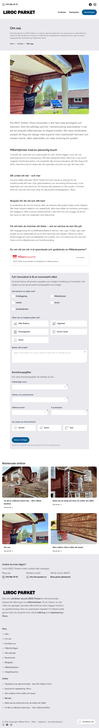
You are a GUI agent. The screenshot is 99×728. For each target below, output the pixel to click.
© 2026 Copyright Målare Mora (15, 722)
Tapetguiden (74, 12)
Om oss (7, 547)
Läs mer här (7, 507)
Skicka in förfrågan (20, 440)
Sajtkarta (42, 722)
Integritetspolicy (11, 672)
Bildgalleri (9, 662)
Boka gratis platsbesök (60, 577)
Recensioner (10, 658)
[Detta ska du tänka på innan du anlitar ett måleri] (74, 482)
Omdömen (62, 12)
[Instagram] (95, 4)
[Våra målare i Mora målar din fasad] (74, 528)
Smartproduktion (55, 722)
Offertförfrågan (89, 12)
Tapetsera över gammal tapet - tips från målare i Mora (28, 684)
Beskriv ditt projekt (19, 347)
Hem (7, 634)
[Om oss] (25, 528)
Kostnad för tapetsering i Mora (18, 689)
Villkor (33, 722)
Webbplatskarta (11, 667)
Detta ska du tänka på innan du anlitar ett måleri (73, 501)
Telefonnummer (18, 407)
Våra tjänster (10, 653)
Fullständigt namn (19, 382)
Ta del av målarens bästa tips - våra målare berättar (27, 708)
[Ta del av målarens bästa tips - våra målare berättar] (25, 482)
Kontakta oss (10, 643)
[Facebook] (90, 4)
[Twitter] (11, 724)
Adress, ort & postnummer (22, 395)
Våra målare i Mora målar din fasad (68, 547)
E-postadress (56, 407)
